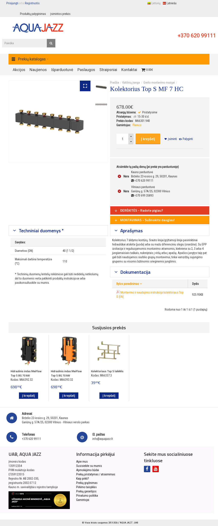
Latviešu (171, 3)
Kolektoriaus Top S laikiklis (107, 371)
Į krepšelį (148, 139)
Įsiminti (172, 139)
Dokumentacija (135, 272)
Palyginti (188, 139)
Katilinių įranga (131, 82)
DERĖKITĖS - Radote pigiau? (141, 210)
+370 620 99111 (197, 36)
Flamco (137, 125)
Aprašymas (131, 230)
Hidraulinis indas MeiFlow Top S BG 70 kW (26, 373)
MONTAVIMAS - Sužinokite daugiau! (147, 219)
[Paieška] (51, 43)
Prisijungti (12, 3)
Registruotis (32, 3)
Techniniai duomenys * (41, 230)
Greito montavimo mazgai (159, 82)
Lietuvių (156, 3)
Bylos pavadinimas (127, 283)
